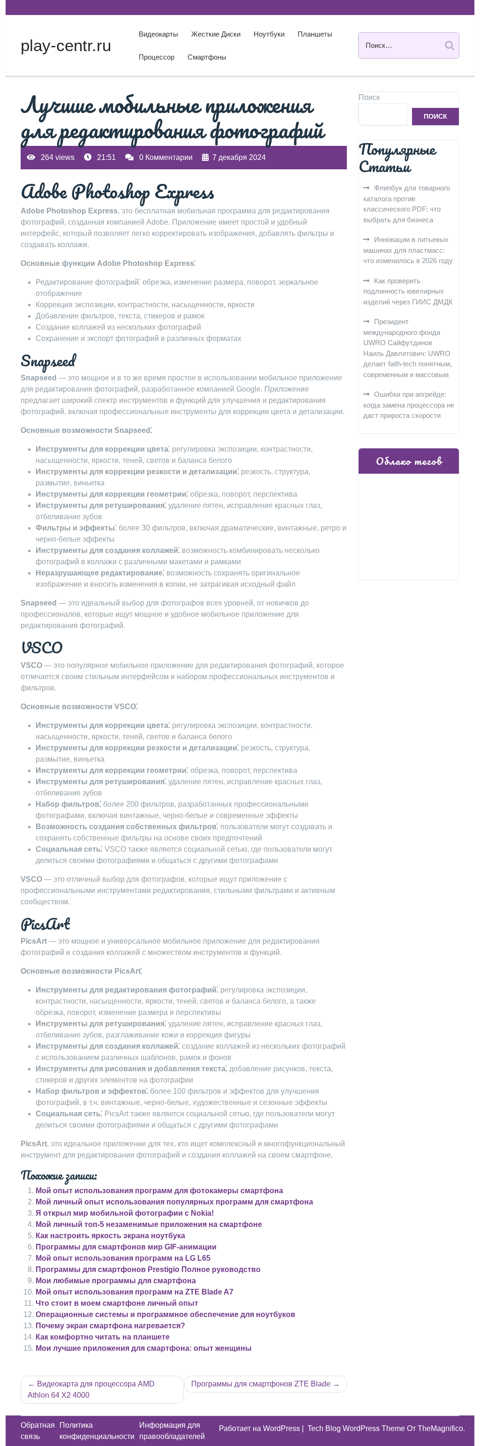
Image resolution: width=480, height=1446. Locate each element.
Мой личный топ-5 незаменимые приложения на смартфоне (149, 1224)
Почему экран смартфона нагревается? (110, 1326)
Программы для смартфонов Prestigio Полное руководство (148, 1269)
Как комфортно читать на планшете (103, 1337)
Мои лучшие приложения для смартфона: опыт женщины (144, 1348)
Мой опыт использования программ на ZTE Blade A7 (134, 1292)
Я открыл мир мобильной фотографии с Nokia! (125, 1213)
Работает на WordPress (260, 1428)
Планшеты (315, 34)
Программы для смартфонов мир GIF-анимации (126, 1247)
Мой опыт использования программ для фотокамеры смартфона (159, 1191)
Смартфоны (207, 57)
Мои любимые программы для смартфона (116, 1281)
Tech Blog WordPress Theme (357, 1428)
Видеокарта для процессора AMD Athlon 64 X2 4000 (91, 1389)
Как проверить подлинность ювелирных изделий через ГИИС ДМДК (408, 291)
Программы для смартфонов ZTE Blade (260, 1384)
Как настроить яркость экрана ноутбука (110, 1236)
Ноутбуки (269, 34)
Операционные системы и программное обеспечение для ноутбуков (165, 1314)
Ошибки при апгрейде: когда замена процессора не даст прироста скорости (408, 404)
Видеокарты (158, 34)
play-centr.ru (66, 45)
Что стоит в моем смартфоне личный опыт (117, 1303)
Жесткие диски (215, 34)
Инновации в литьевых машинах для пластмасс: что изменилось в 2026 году (408, 250)
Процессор (156, 57)
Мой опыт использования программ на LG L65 (123, 1258)
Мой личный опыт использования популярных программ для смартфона (174, 1202)
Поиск (369, 97)
